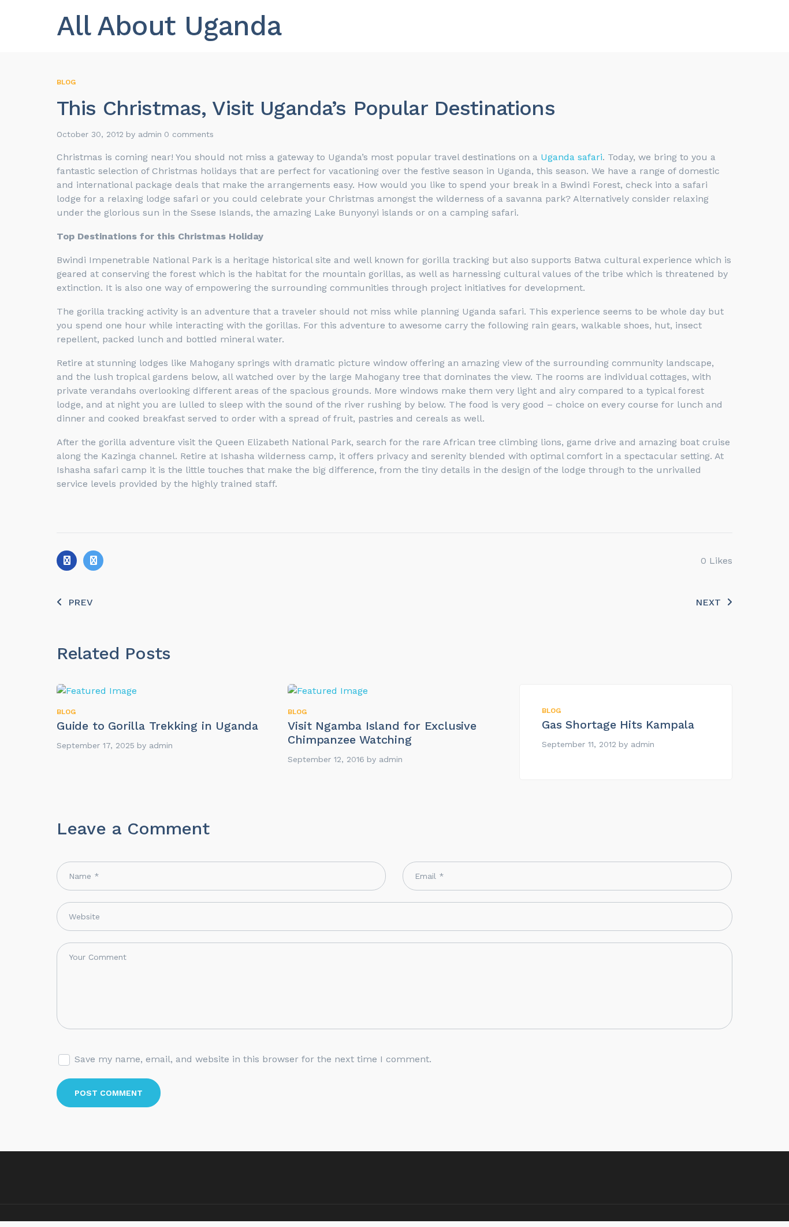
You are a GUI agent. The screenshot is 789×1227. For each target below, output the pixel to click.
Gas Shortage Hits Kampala (618, 724)
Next (708, 602)
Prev (80, 602)
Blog (66, 82)
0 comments (189, 134)
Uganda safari (571, 156)
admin (150, 134)
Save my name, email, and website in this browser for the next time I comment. (253, 1059)
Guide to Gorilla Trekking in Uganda (157, 726)
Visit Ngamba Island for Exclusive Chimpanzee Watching (382, 732)
